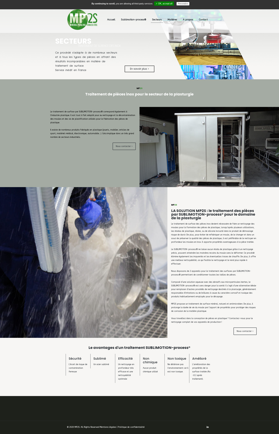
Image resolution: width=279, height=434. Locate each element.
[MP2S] (82, 20)
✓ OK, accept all (164, 3)
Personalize (183, 4)
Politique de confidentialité (131, 427)
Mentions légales (108, 427)
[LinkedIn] (207, 427)
